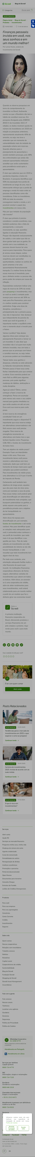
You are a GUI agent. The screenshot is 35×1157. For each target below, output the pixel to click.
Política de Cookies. (12, 1123)
